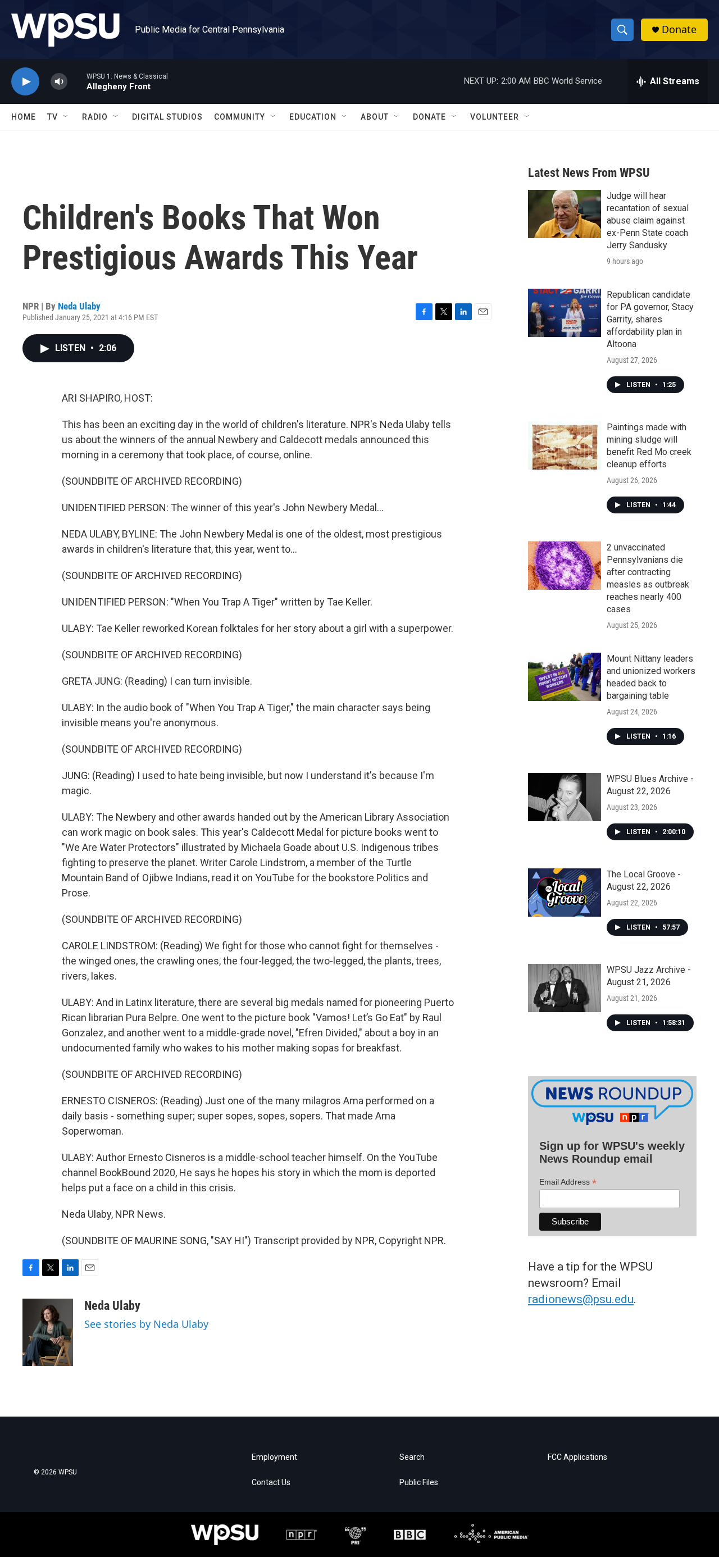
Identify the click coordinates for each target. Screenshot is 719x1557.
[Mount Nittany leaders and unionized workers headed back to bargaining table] (564, 677)
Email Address (568, 1182)
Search (412, 1457)
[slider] (77, 81)
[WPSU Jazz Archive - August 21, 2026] (564, 988)
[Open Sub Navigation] (66, 116)
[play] (25, 81)
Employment (274, 1457)
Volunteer (494, 116)
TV (52, 116)
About (375, 116)
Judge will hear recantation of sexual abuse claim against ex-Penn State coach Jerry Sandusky (648, 220)
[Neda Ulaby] (47, 1332)
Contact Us (271, 1482)
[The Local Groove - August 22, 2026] (564, 892)
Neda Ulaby (79, 306)
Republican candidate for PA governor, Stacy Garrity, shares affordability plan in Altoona (650, 319)
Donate (679, 29)
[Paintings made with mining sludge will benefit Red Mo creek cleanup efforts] (564, 445)
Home (23, 116)
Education (312, 116)
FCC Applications (577, 1457)
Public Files (418, 1482)
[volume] (59, 81)
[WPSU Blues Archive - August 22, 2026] (564, 797)
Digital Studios (167, 116)
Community (239, 116)
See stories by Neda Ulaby (146, 1324)
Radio (95, 116)
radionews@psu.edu (581, 1299)
